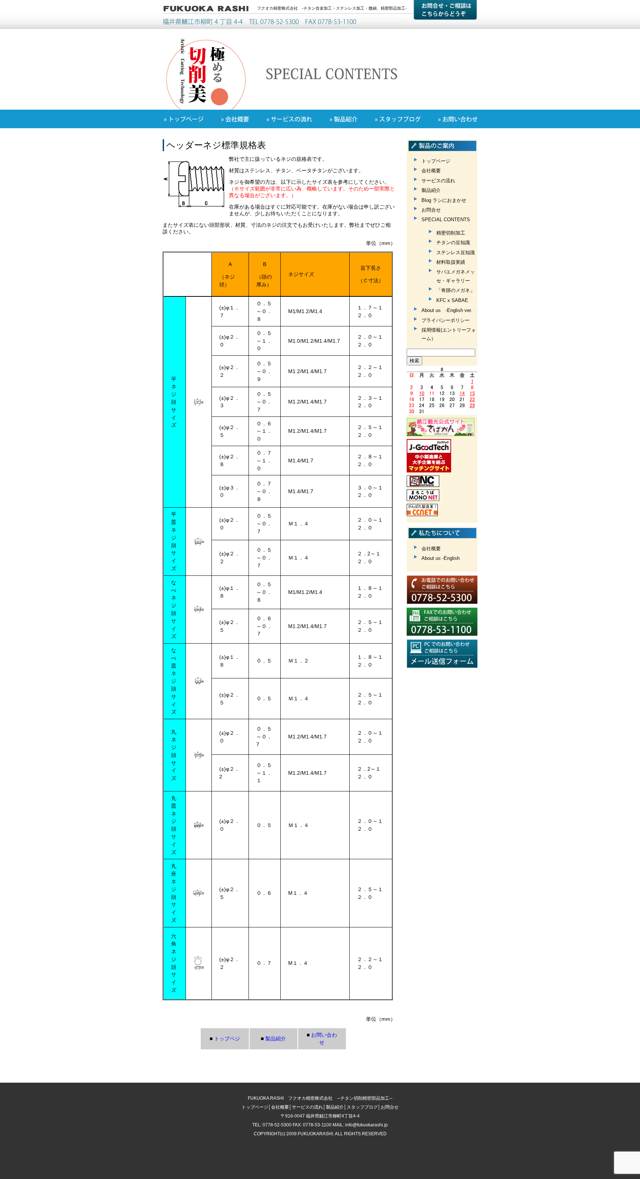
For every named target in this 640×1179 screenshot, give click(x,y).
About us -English (440, 558)
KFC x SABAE (452, 300)
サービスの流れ (438, 180)
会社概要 (431, 170)
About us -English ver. (446, 310)
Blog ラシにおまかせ (443, 200)
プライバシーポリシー (445, 320)
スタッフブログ (362, 1107)
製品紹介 (431, 190)
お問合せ (431, 210)
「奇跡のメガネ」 (455, 290)
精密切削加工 (450, 233)
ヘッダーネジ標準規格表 (216, 145)
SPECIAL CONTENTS (445, 219)
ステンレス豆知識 (455, 252)
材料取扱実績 (450, 262)
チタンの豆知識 (453, 242)
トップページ (435, 161)
